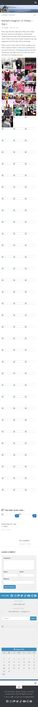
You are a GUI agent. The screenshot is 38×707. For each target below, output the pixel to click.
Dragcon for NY (24, 50)
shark (6, 28)
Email (22, 572)
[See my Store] (32, 595)
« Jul (3, 674)
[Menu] (35, 2)
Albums (5, 15)
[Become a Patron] (18, 595)
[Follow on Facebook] (12, 595)
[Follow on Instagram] (15, 595)
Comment (7, 558)
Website (6, 579)
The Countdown (24, 540)
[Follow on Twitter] (22, 595)
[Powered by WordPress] (12, 697)
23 (4, 668)
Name (6, 572)
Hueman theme (29, 697)
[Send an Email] (35, 595)
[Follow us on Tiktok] (25, 595)
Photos (12, 15)
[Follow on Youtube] (28, 595)
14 (29, 662)
